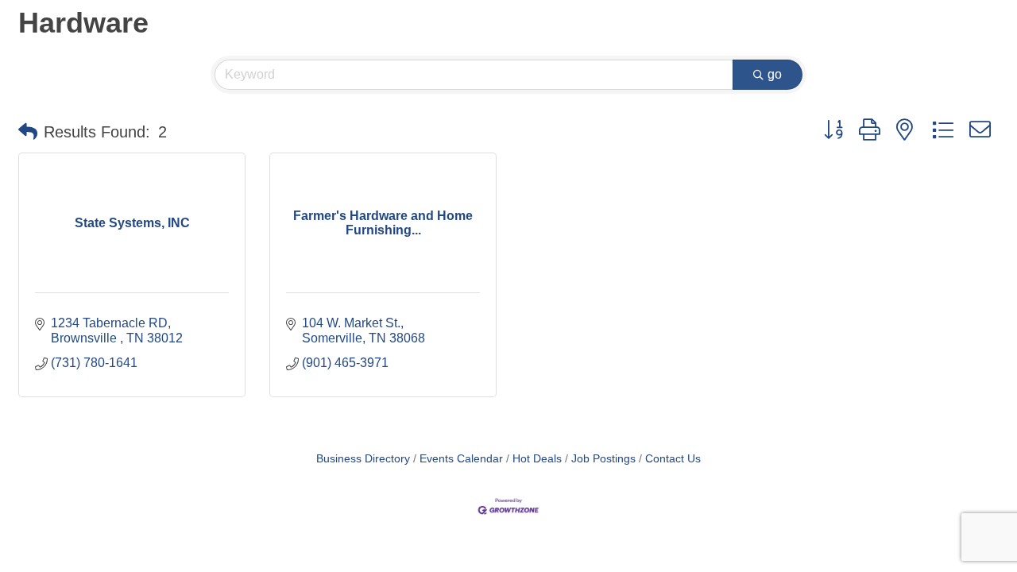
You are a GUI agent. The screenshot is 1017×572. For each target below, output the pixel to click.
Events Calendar (461, 459)
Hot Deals (537, 459)
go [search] (775, 74)
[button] (27, 132)
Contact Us (673, 459)
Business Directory (363, 459)
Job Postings (603, 459)
